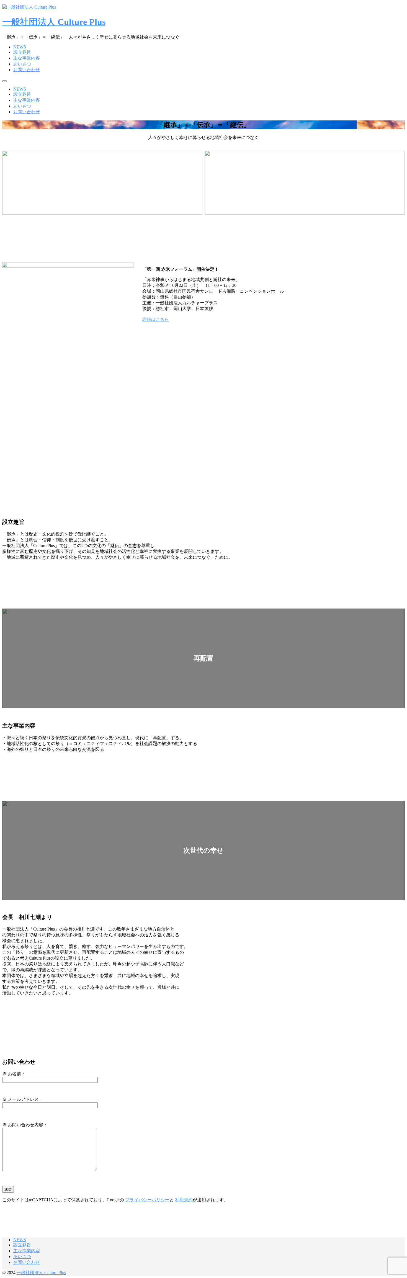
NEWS (19, 47)
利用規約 (184, 1199)
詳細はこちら (155, 319)
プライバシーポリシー (147, 1199)
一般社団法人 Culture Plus (53, 22)
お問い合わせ (26, 69)
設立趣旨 (22, 52)
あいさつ (22, 63)
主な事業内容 (26, 58)
